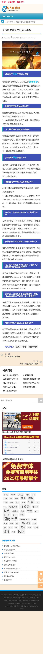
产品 (20, 494)
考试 (11, 524)
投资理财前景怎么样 (11, 572)
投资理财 (13, 506)
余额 (27, 494)
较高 (29, 528)
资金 (22, 527)
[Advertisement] (21, 632)
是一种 (15, 515)
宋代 (11, 503)
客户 (17, 502)
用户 (34, 519)
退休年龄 (33, 81)
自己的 (26, 523)
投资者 (25, 506)
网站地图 (16, 598)
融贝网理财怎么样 (10, 383)
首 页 (4, 2)
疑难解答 (23, 598)
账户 (10, 528)
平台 (31, 502)
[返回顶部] (40, 585)
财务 (34, 523)
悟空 (5, 507)
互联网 (13, 494)
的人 (5, 523)
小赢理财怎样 (9, 553)
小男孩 (21, 609)
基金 (23, 498)
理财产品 (10, 518)
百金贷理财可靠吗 (10, 561)
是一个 (7, 514)
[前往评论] (40, 579)
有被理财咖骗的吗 (29, 387)
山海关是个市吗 (9, 557)
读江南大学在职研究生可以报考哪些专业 (13, 375)
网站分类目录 (37, 595)
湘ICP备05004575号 (33, 598)
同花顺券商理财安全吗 (31, 379)
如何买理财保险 (9, 549)
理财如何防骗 (9, 576)
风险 (21, 531)
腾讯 (17, 524)
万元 (6, 494)
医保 (15, 157)
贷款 (16, 528)
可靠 (11, 498)
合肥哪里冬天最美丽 (12, 356)
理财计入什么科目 (10, 387)
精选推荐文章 (8, 598)
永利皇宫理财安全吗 (10, 379)
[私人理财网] (21, 8)
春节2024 (10, 22)
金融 (36, 527)
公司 (33, 494)
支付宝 (35, 507)
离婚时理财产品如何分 (31, 383)
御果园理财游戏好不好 (12, 568)
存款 (30, 498)
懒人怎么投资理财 (10, 390)
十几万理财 (8, 580)
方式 (29, 511)
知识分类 (20, 2)
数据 (22, 511)
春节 (36, 511)
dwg (8, 38)
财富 (5, 528)
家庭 (23, 503)
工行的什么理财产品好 (12, 546)
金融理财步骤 (28, 375)
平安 (37, 503)
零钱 (13, 532)
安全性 (6, 503)
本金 (22, 515)
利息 (5, 498)
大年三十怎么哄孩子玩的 (29, 363)
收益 (7, 510)
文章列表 (11, 2)
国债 (16, 498)
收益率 (15, 511)
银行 (6, 531)
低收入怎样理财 (9, 565)
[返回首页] (40, 573)
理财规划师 (24, 519)
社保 (15, 73)
